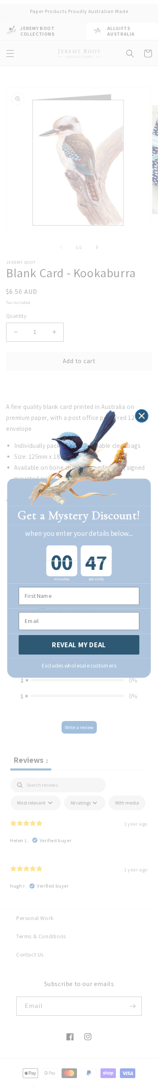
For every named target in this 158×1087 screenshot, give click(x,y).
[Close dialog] (141, 415)
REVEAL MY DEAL (79, 644)
